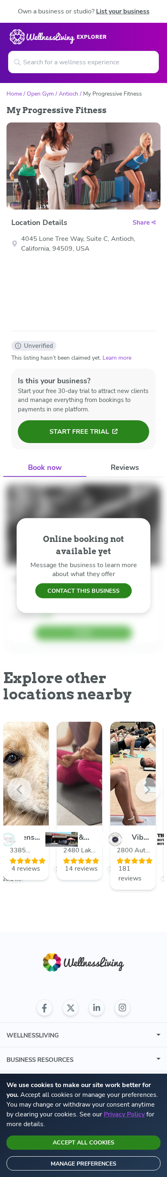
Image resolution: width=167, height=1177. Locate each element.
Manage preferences (83, 1164)
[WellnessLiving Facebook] (44, 1007)
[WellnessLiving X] (70, 1007)
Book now (45, 467)
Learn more (117, 358)
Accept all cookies (83, 1142)
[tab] (44, 468)
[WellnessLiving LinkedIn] (96, 1007)
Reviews (125, 467)
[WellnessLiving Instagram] (122, 1007)
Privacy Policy (124, 1114)
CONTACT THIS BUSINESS (83, 590)
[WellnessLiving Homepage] (83, 962)
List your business (123, 11)
